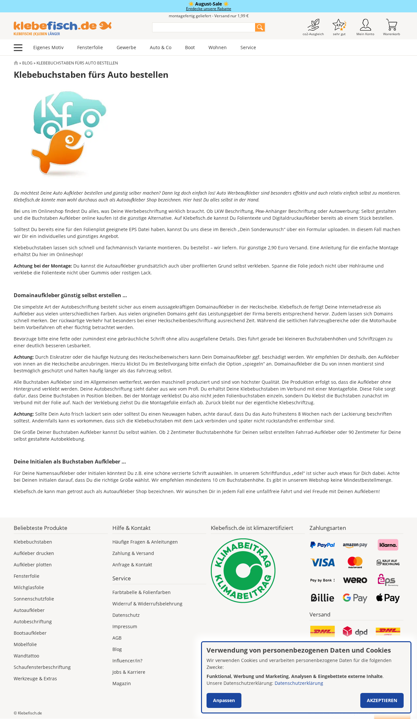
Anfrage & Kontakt (132, 564)
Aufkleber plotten (33, 564)
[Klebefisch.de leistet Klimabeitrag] (258, 570)
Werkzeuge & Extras (35, 678)
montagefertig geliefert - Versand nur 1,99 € (209, 16)
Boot (190, 47)
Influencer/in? (127, 660)
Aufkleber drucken (34, 553)
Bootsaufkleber (30, 633)
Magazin (121, 683)
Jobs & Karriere (128, 672)
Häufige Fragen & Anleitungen (145, 542)
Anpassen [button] (224, 700)
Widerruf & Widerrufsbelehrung (147, 604)
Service (248, 47)
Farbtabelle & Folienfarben (141, 592)
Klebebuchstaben (33, 542)
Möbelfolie (25, 644)
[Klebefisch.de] (79, 28)
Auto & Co (160, 47)
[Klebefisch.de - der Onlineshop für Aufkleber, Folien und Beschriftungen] (16, 63)
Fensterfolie (90, 47)
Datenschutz (126, 615)
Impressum (124, 626)
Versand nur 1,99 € (330, 713)
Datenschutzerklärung (299, 683)
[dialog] (306, 677)
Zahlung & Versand (133, 553)
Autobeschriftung (33, 621)
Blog (27, 63)
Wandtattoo (26, 656)
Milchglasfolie (29, 587)
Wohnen (217, 47)
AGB (117, 638)
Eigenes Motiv (48, 47)
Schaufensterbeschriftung (42, 667)
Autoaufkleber (29, 610)
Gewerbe (126, 47)
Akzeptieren (382, 700)
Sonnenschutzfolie (34, 599)
